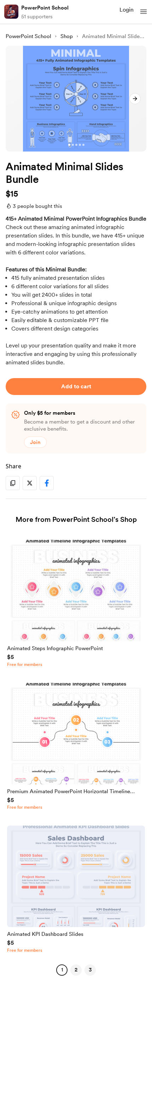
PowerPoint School (45, 8)
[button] (143, 11)
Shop (66, 36)
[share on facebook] (47, 483)
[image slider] (76, 99)
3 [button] (90, 970)
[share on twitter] (30, 483)
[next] (135, 98)
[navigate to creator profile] (11, 12)
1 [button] (62, 970)
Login (126, 9)
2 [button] (76, 970)
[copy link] (13, 483)
